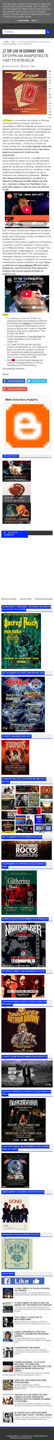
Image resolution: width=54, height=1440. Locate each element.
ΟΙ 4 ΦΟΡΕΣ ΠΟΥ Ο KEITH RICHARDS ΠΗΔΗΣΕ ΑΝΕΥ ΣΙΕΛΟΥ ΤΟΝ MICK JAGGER (33, 1414)
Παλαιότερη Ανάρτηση (44, 599)
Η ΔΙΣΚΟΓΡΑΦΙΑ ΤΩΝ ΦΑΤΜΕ (27, 1348)
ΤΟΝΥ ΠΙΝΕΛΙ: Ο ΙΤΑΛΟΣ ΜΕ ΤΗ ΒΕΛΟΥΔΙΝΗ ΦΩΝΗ (28, 1318)
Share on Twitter (39, 381)
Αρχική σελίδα (25, 599)
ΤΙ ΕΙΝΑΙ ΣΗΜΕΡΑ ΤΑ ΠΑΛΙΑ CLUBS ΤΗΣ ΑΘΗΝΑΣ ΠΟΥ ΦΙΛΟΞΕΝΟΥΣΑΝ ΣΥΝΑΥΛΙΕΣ (33, 1304)
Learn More (23, 21)
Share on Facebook (16, 381)
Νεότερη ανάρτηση (8, 599)
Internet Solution (38, 1438)
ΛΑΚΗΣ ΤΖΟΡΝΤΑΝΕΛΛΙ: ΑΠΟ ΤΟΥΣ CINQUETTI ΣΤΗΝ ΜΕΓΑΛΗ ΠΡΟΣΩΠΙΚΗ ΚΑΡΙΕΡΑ (31, 1334)
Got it (35, 21)
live (35, 66)
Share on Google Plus (17, 389)
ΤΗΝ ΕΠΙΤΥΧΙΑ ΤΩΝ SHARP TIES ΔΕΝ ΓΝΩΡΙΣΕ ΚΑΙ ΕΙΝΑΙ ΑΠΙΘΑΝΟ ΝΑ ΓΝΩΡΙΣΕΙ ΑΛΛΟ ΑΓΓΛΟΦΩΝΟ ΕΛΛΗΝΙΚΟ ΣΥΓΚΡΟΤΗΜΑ (32, 1398)
